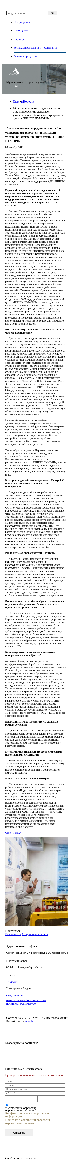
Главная (18, 101)
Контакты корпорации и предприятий (35, 47)
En (16, 85)
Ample (29, 1021)
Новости (28, 101)
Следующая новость (35, 934)
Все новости (13, 934)
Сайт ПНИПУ (13, 832)
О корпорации (22, 22)
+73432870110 (14, 982)
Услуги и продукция (25, 56)
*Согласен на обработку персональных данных (20, 1109)
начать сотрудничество (21, 1003)
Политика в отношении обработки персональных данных (27, 1121)
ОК (52, 13)
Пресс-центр (21, 30)
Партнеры (19, 39)
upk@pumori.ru (14, 995)
